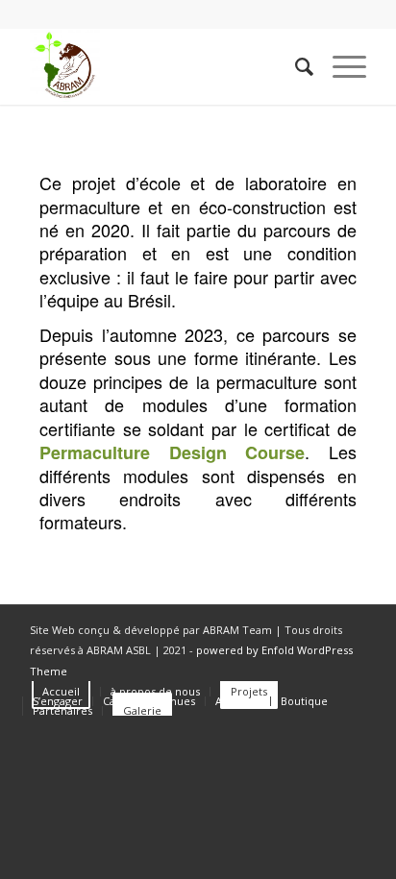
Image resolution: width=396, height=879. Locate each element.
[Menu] (339, 66)
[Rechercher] (294, 66)
